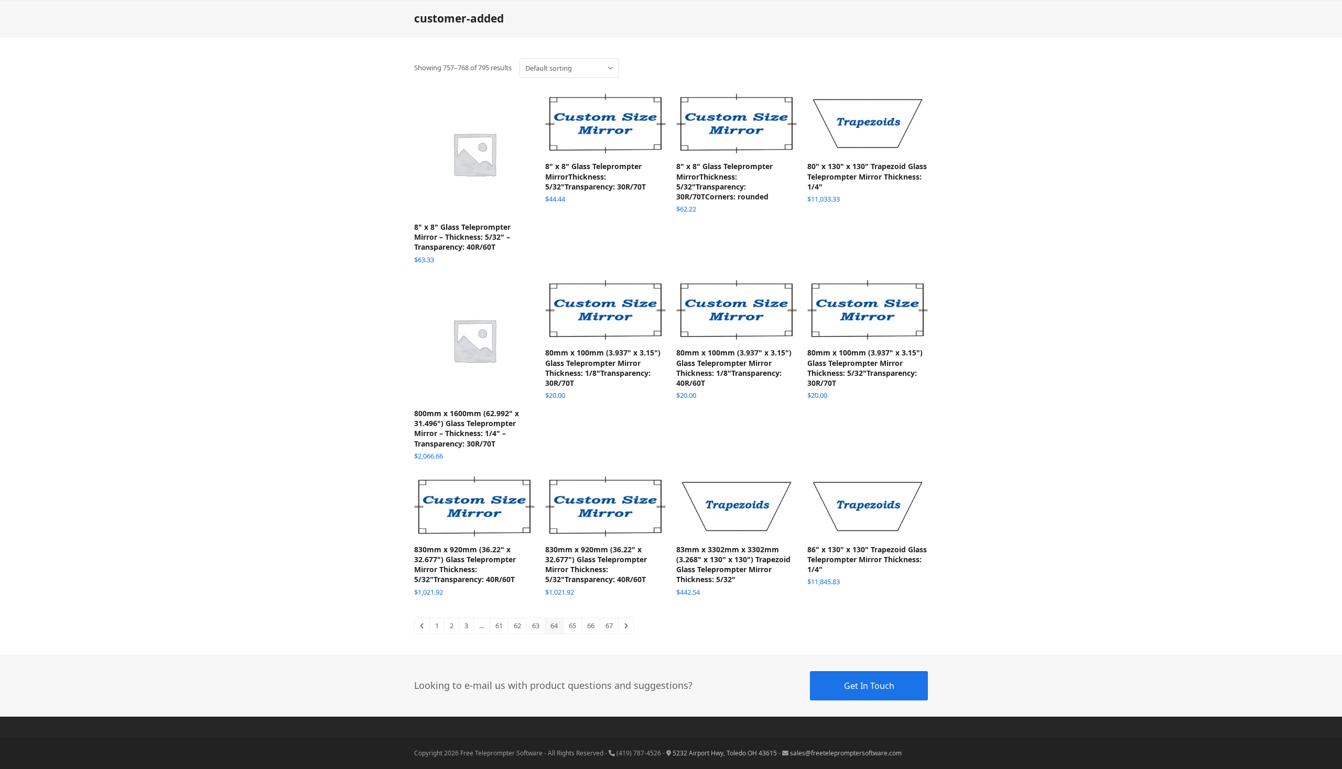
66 (590, 625)
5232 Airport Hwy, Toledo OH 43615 (725, 753)
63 (535, 625)
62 (517, 625)
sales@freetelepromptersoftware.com (846, 753)
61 (499, 625)
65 (572, 625)
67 (609, 625)
